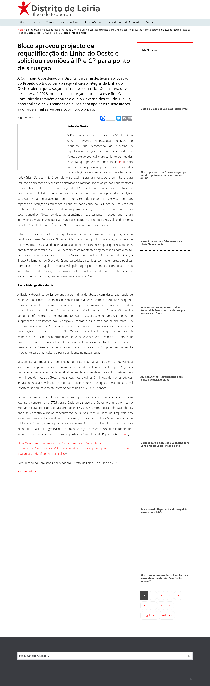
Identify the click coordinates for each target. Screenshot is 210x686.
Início (20, 29)
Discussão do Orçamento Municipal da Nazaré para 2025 (164, 510)
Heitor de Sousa (69, 22)
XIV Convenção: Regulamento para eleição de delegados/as (161, 378)
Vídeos (37, 22)
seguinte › (149, 615)
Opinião (50, 22)
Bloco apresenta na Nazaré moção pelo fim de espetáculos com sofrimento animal (164, 175)
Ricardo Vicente (94, 22)
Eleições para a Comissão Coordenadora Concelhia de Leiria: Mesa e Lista (164, 444)
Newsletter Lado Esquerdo (124, 22)
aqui (121, 162)
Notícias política (26, 471)
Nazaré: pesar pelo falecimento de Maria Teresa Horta (161, 243)
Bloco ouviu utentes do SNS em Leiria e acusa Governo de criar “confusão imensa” (164, 578)
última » (167, 615)
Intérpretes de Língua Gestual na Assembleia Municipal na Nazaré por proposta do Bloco (162, 310)
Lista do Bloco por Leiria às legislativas (164, 109)
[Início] (24, 8)
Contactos (152, 22)
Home (24, 22)
